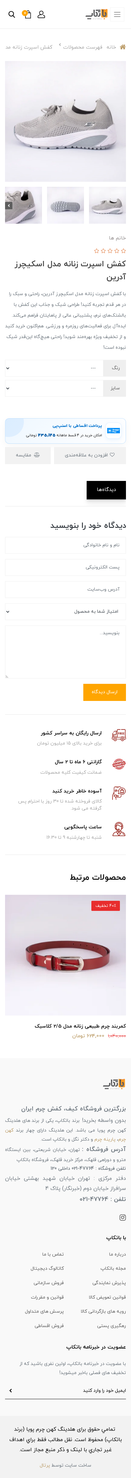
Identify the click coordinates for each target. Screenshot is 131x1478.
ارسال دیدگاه (105, 692)
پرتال (45, 1465)
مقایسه (24, 455)
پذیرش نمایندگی (109, 1283)
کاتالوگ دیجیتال (47, 1268)
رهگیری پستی (111, 1326)
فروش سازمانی (49, 1283)
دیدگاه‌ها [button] (106, 489)
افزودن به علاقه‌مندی (87, 455)
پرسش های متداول (44, 1311)
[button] (41, 14)
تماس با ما (53, 1254)
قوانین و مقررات (47, 1297)
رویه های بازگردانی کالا (103, 1311)
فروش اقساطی (49, 1326)
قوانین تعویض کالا (107, 1297)
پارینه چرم (105, 1139)
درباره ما (117, 1254)
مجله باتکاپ (113, 1268)
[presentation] (122, 205)
